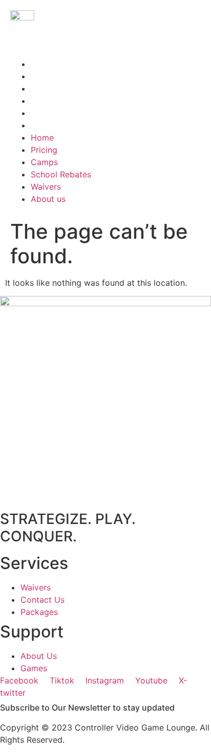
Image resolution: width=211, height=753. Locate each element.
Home (42, 64)
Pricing (44, 76)
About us (48, 125)
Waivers (46, 113)
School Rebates (61, 101)
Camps (44, 88)
